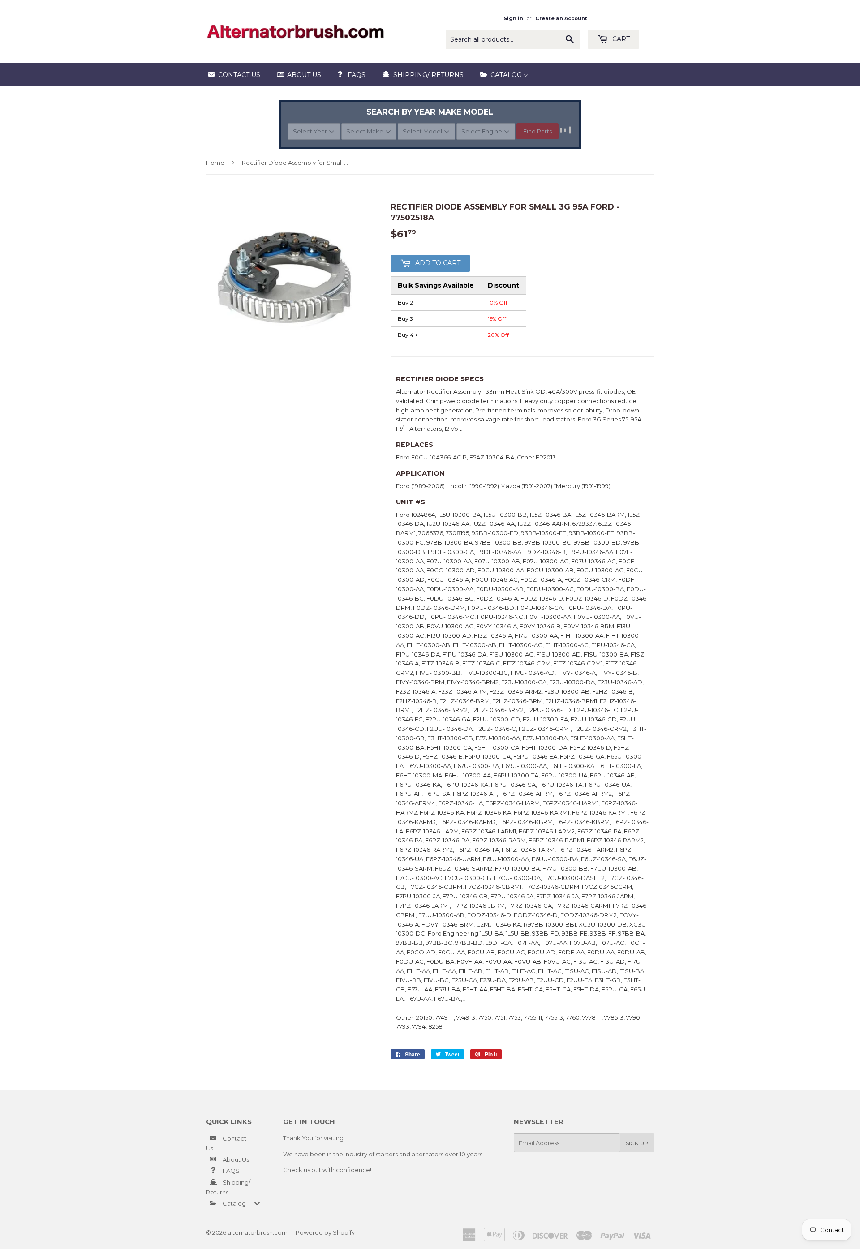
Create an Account (561, 18)
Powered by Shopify (325, 1232)
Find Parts (537, 131)
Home (215, 162)
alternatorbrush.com (258, 1232)
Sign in (513, 18)
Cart (620, 39)
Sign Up (637, 1143)
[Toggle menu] (257, 1203)
